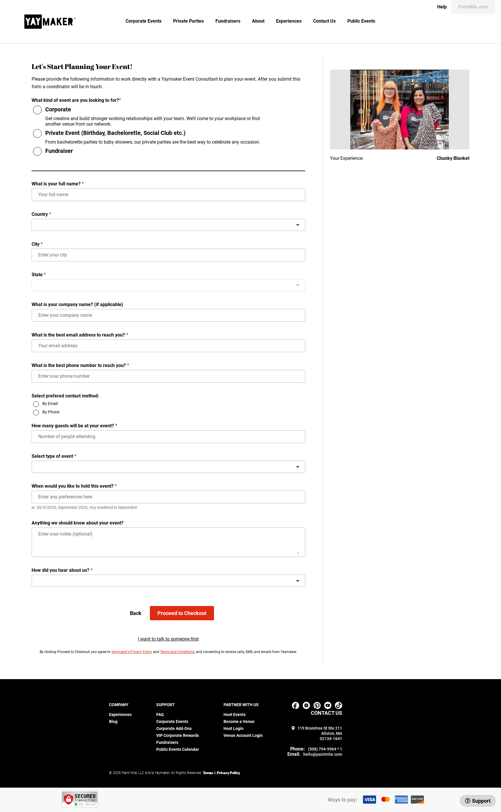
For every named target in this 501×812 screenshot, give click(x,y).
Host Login (234, 728)
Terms (208, 772)
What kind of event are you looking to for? (76, 100)
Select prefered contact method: (65, 396)
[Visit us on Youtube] (327, 707)
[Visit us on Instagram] (306, 707)
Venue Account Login (243, 735)
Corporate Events (143, 21)
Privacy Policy (228, 772)
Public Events (361, 21)
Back (135, 613)
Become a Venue (239, 721)
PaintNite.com (473, 7)
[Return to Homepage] (49, 22)
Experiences (289, 21)
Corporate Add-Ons (174, 728)
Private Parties (188, 21)
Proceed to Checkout (181, 613)
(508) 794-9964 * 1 (325, 749)
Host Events (235, 714)
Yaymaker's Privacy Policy (131, 652)
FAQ (160, 714)
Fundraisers (227, 21)
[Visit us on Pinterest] (317, 707)
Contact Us (324, 21)
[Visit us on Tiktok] (338, 707)
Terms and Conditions (177, 652)
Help (442, 7)
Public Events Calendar (177, 749)
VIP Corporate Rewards (177, 735)
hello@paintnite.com (322, 754)
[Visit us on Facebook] (295, 707)
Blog (113, 721)
